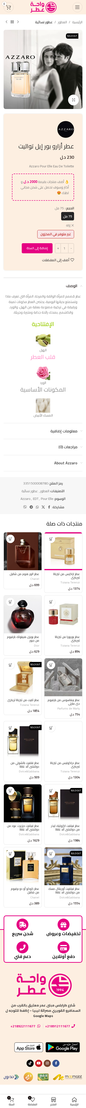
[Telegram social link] (31, 507)
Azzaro (26, 499)
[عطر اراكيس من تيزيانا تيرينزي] (63, 551)
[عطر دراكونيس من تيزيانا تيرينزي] (63, 740)
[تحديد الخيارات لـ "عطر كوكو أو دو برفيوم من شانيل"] (10, 854)
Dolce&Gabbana (29, 771)
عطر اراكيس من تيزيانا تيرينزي (66, 575)
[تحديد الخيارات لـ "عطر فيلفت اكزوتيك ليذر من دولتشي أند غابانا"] (51, 791)
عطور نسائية (44, 22)
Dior (36, 645)
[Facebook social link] (49, 507)
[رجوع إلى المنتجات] (12, 22)
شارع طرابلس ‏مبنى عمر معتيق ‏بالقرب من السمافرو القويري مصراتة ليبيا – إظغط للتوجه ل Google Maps (43, 1010)
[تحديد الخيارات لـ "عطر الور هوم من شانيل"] (10, 539)
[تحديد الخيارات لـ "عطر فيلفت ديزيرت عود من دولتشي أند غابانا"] (10, 791)
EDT (35, 499)
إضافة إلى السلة (37, 248)
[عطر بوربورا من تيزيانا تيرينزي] (63, 614)
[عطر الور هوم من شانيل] (23, 551)
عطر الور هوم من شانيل (24, 574)
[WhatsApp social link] (37, 507)
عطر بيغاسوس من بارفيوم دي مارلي (64, 701)
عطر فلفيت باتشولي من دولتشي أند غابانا (25, 764)
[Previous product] (18, 22)
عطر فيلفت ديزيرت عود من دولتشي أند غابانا (23, 827)
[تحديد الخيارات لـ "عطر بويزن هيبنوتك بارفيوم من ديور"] (10, 602)
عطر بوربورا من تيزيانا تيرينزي (67, 638)
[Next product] (6, 22)
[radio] (67, 216)
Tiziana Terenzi (70, 582)
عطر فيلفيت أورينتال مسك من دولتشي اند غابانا (64, 890)
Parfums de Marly (68, 708)
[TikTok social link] (30, 1063)
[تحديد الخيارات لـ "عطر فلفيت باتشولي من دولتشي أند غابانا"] (10, 728)
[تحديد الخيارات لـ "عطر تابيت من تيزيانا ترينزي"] (10, 665)
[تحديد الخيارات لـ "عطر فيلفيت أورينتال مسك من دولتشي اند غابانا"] (51, 854)
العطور (62, 22)
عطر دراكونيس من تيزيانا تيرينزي (65, 764)
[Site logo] (43, 7)
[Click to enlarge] (73, 100)
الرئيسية (77, 22)
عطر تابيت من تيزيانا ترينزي (23, 700)
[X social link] (43, 507)
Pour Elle (47, 499)
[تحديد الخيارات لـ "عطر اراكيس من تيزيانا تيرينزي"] (51, 539)
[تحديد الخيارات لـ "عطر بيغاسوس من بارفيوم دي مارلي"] (51, 665)
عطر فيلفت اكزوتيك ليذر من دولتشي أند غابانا (65, 827)
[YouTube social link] (38, 1063)
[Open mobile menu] (77, 7)
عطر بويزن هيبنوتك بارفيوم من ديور (23, 638)
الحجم (70, 208)
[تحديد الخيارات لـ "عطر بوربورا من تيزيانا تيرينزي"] (51, 602)
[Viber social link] (25, 507)
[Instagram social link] (47, 1063)
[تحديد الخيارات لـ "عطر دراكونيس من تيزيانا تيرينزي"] (51, 728)
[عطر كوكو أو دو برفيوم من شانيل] (23, 866)
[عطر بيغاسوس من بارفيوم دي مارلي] (63, 677)
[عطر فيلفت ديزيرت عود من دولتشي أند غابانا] (23, 803)
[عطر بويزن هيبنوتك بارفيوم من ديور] (23, 614)
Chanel (34, 578)
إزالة (68, 226)
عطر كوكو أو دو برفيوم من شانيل (25, 890)
